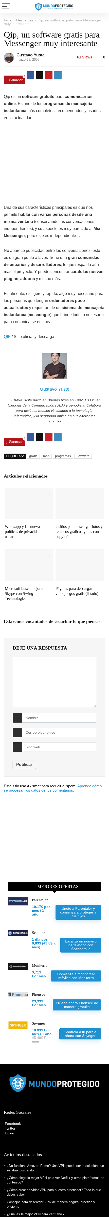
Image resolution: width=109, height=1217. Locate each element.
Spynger (38, 1023)
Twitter (9, 1128)
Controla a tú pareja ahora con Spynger (80, 1034)
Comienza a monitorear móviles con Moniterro (76, 976)
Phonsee (38, 994)
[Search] (101, 6)
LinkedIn (11, 1133)
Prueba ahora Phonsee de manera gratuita (77, 1005)
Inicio (8, 20)
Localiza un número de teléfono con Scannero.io (81, 945)
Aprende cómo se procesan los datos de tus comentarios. (53, 788)
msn (46, 456)
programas (63, 456)
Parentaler (40, 900)
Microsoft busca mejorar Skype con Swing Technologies (24, 593)
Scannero (39, 933)
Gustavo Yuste (30, 55)
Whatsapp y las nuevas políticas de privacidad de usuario (25, 531)
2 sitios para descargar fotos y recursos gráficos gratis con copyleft (79, 531)
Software (83, 456)
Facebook (12, 1124)
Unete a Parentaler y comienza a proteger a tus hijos (78, 912)
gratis (33, 456)
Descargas (24, 20)
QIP (7, 336)
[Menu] (6, 6)
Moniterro (40, 965)
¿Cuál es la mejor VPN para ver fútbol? (35, 1214)
